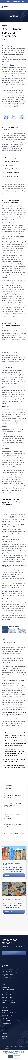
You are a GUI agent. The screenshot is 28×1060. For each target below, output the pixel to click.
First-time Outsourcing (8, 989)
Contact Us (5, 1033)
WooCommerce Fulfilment (9, 1013)
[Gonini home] (6, 6)
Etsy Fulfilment (6, 1021)
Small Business (6, 987)
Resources (5, 1036)
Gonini (12, 65)
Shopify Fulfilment (6, 1010)
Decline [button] (17, 1057)
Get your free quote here (9, 591)
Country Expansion (7, 995)
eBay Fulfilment (6, 1018)
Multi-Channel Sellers (7, 1000)
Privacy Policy (15, 1053)
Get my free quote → (14, 953)
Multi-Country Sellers (7, 997)
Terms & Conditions (18, 1046)
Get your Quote (6, 1031)
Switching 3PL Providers (8, 1002)
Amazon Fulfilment (7, 1015)
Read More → (8, 875)
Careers (4, 1039)
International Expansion (8, 992)
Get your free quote (13, 488)
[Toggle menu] (25, 6)
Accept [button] (10, 1057)
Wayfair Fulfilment (7, 1023)
